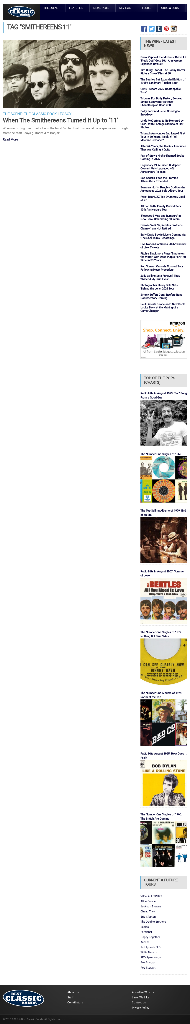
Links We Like (140, 997)
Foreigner (146, 932)
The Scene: (13, 114)
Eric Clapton (148, 916)
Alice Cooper (148, 901)
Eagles (144, 927)
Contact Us (139, 1002)
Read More (10, 139)
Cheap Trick (147, 911)
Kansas (145, 942)
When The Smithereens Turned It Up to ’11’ (60, 120)
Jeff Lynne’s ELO (150, 947)
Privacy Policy (140, 1007)
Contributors (75, 1002)
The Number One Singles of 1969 (160, 454)
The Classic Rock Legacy (47, 114)
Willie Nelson (148, 952)
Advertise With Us (143, 992)
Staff (70, 997)
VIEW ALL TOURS (151, 896)
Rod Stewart (147, 967)
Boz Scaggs (147, 962)
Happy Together (150, 937)
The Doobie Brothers (153, 921)
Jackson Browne (150, 906)
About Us (73, 992)
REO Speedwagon (151, 957)
